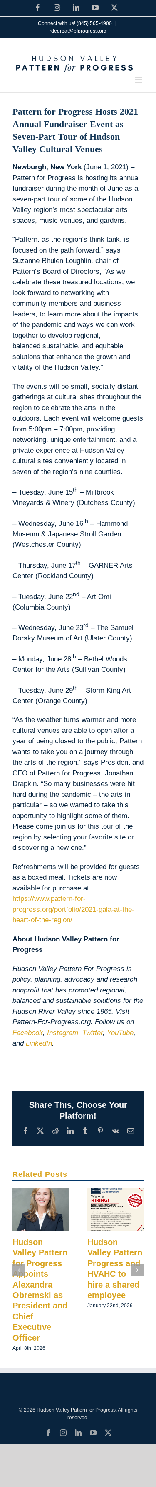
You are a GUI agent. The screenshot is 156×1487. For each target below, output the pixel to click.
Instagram (62, 1033)
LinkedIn (39, 1043)
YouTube (120, 1033)
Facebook (27, 1033)
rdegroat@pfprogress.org (78, 31)
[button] (18, 1270)
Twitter (92, 1033)
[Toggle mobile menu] (139, 79)
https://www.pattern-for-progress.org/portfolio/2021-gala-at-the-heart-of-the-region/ (73, 909)
